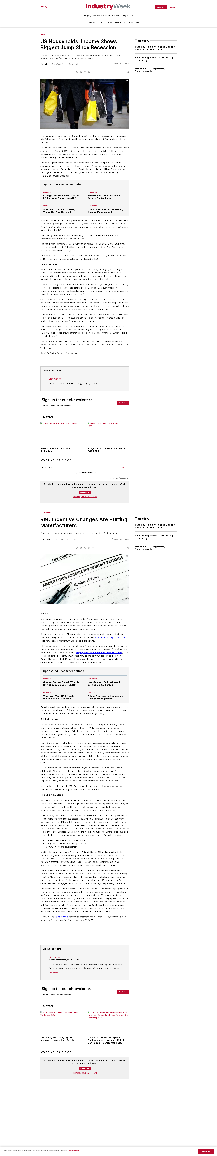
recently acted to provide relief (110, 637)
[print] (128, 72)
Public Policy (46, 512)
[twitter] (85, 72)
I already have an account (85, 497)
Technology (92, 22)
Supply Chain (134, 22)
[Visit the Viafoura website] (123, 478)
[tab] (47, 467)
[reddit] (89, 72)
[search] (46, 7)
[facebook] (77, 72)
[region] (84, 473)
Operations (106, 22)
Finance (43, 34)
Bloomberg (45, 64)
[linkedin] (81, 72)
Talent (79, 22)
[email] (93, 72)
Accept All (206, 1151)
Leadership (120, 22)
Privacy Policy (74, 1150)
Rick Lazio (45, 539)
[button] (42, 7)
